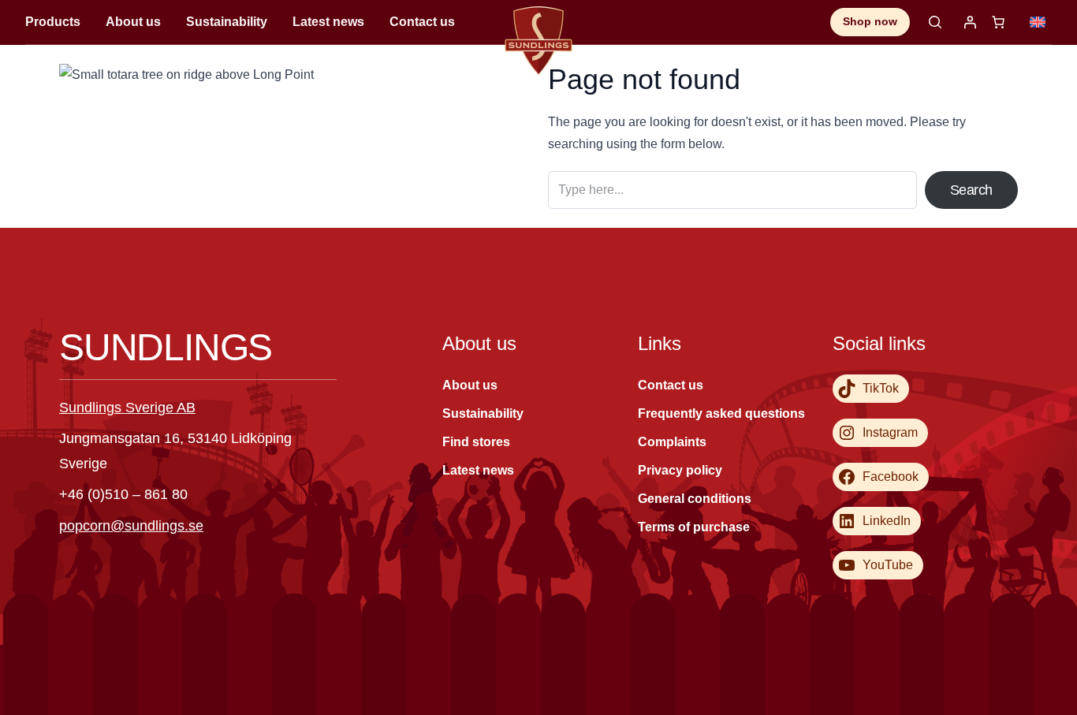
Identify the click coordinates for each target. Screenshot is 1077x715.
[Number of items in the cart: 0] (998, 22)
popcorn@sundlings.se (131, 526)
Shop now (870, 21)
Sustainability (226, 21)
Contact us (422, 21)
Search (971, 190)
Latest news (328, 21)
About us (133, 21)
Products (52, 21)
